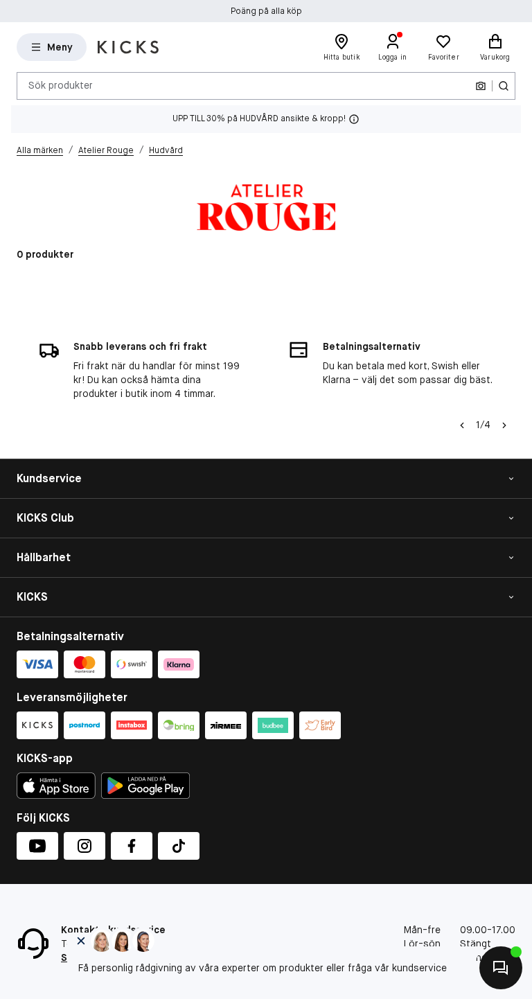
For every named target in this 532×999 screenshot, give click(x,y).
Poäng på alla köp (266, 11)
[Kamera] (481, 86)
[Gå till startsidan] (128, 47)
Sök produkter (60, 85)
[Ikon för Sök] (504, 86)
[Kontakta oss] (500, 967)
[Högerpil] (504, 425)
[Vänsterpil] (462, 425)
